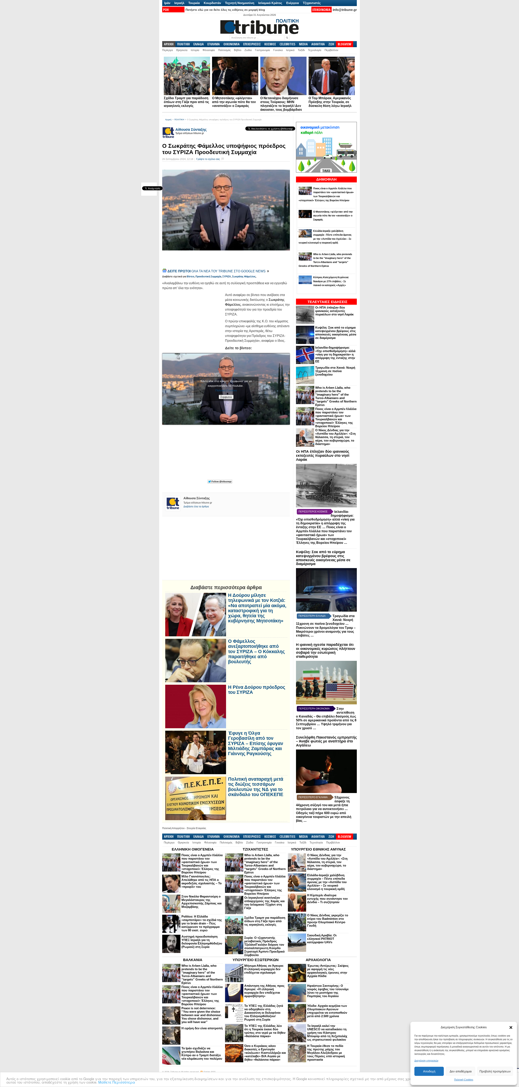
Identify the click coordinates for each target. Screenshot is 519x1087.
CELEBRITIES (287, 44)
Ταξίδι (301, 50)
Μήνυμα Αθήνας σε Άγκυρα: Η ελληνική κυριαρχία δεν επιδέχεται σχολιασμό (264, 969)
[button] (511, 1027)
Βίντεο (190, 276)
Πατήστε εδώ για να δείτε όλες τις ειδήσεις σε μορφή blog (225, 9)
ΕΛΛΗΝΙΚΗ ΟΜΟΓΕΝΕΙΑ (193, 849)
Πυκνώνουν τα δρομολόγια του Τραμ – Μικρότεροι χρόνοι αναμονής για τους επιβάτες (326, 631)
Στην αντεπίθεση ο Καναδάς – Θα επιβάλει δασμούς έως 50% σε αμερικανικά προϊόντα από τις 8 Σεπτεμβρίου (326, 716)
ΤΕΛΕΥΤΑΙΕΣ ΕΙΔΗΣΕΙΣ (327, 302)
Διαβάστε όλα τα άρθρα (196, 506)
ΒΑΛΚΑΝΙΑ (192, 960)
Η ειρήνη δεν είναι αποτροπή (202, 1028)
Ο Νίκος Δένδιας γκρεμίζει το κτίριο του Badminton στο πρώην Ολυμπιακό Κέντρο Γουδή (327, 920)
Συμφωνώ (226, 396)
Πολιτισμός (224, 50)
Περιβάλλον (331, 50)
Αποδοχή (429, 1071)
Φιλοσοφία (209, 50)
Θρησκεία (182, 50)
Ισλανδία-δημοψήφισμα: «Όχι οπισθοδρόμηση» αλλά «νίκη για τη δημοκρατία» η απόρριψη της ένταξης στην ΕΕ (335, 354)
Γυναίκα (278, 50)
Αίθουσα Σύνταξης (191, 130)
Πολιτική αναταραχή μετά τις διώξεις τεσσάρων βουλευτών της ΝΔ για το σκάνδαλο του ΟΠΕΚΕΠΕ (255, 787)
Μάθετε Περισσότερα (116, 1082)
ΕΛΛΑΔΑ (198, 44)
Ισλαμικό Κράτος (270, 3)
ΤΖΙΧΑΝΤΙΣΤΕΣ (255, 849)
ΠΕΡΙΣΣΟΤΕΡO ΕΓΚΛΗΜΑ (313, 797)
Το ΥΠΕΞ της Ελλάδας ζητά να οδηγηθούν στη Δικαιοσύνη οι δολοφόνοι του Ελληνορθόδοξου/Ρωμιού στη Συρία (263, 1012)
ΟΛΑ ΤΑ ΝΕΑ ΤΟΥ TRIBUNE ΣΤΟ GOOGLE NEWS (216, 271)
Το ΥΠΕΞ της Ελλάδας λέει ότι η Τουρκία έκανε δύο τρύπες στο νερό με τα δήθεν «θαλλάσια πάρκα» (264, 1031)
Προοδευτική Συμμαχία (208, 276)
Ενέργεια (292, 3)
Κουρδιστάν (212, 3)
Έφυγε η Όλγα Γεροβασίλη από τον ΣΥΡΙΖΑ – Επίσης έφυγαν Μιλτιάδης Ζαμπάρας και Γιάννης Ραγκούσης (255, 743)
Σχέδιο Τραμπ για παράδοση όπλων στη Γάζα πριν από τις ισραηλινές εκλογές (186, 102)
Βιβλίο (237, 50)
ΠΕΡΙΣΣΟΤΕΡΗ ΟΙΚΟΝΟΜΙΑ (314, 708)
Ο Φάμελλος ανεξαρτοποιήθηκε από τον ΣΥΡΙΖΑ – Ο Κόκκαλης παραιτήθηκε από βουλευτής (256, 651)
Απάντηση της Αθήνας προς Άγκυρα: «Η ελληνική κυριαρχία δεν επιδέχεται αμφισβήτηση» (264, 991)
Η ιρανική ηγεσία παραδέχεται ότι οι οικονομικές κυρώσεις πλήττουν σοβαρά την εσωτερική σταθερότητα (325, 651)
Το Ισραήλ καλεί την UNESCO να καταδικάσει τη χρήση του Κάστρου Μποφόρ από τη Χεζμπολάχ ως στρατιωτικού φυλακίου (327, 1032)
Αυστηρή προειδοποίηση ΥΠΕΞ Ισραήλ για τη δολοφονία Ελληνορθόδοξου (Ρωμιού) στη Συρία (201, 942)
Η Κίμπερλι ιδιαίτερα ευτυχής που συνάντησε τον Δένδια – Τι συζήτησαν (327, 898)
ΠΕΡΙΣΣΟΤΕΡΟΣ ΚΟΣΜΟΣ (312, 511)
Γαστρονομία (262, 50)
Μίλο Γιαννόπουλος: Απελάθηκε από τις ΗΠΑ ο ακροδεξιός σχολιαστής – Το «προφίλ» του (201, 881)
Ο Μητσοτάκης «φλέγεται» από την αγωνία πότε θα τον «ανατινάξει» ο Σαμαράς (234, 102)
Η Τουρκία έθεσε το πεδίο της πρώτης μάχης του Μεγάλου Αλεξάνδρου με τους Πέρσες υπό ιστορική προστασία (326, 1052)
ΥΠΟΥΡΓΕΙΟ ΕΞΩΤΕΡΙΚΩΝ (256, 960)
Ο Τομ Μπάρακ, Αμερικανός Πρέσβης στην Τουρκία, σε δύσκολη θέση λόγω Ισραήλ (330, 102)
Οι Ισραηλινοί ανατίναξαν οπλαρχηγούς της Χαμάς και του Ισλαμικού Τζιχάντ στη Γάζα (264, 903)
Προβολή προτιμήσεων (495, 1071)
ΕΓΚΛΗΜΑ (213, 44)
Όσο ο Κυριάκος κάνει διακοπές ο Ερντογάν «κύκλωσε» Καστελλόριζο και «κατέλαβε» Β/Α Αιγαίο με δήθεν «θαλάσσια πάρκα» (265, 1052)
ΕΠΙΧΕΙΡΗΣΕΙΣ (252, 44)
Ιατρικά (290, 50)
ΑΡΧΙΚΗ (169, 44)
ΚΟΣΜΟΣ (270, 44)
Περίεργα (167, 50)
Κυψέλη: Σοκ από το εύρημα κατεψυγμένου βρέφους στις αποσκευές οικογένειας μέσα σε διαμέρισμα (335, 333)
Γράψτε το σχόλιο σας (208, 159)
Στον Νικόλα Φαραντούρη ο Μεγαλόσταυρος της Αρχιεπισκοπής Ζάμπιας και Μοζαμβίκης (201, 901)
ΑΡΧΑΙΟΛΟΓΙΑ (318, 960)
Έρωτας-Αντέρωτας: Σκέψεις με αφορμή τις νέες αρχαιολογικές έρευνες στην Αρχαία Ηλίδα (328, 971)
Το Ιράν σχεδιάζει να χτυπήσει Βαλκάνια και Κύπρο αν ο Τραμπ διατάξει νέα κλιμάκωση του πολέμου (201, 1053)
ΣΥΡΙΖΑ (226, 276)
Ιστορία (195, 50)
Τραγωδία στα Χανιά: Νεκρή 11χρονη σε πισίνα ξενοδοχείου (335, 371)
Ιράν (167, 3)
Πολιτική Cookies (463, 1079)
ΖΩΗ (331, 44)
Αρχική (168, 119)
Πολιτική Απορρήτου (173, 828)
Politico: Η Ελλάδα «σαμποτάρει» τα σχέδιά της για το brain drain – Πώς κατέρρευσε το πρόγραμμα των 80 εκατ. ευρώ (201, 923)
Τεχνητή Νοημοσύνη (239, 3)
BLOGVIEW (344, 44)
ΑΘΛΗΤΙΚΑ (318, 44)
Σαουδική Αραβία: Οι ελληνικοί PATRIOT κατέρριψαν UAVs (322, 939)
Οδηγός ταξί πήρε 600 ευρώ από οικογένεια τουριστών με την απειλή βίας (323, 816)
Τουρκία (194, 3)
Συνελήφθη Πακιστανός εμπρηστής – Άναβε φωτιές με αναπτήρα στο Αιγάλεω (326, 741)
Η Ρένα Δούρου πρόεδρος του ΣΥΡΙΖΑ (256, 690)
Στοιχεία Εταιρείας (196, 828)
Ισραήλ (179, 3)
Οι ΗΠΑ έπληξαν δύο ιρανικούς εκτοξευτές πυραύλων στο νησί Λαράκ (334, 311)
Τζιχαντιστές (312, 3)
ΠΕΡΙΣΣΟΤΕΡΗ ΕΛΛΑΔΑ (312, 615)
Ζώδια (248, 50)
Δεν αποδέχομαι (461, 1071)
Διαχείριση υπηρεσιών (426, 1060)
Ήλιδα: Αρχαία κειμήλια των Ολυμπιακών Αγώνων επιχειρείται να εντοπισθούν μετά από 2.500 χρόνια (327, 1011)
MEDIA (303, 44)
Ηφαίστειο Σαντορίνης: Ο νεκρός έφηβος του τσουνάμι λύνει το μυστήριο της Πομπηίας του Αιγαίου (328, 991)
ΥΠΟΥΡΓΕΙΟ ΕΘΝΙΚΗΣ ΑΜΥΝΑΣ (318, 849)
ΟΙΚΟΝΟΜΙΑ (231, 44)
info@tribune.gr (345, 10)
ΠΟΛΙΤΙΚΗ (183, 44)
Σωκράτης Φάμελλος (244, 276)
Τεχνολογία (314, 50)
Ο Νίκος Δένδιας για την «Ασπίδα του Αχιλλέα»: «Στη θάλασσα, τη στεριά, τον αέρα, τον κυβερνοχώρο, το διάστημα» (335, 437)
